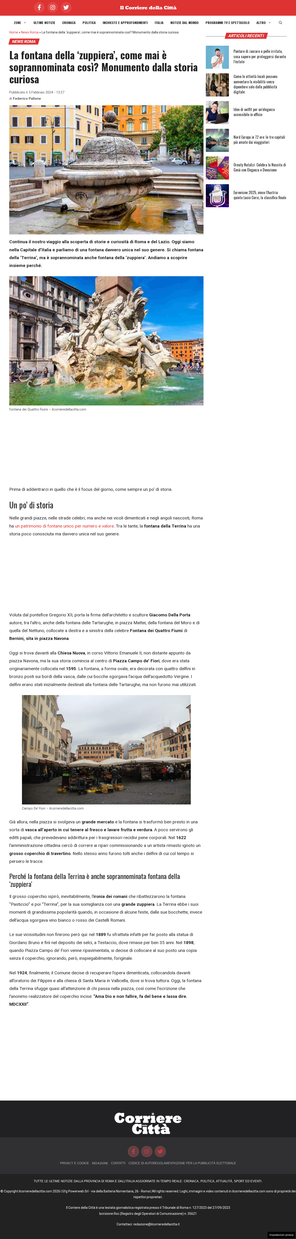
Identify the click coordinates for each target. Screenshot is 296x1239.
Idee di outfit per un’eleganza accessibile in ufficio (254, 112)
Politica (89, 22)
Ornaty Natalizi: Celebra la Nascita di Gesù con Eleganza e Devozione (260, 167)
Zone (17, 22)
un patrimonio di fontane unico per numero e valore (64, 526)
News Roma (30, 32)
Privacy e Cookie (74, 1163)
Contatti (118, 1163)
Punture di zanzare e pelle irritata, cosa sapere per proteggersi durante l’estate (260, 56)
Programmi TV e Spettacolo (228, 22)
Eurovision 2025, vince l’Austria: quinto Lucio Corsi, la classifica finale (260, 195)
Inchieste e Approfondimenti (125, 22)
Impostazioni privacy (281, 1234)
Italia (159, 22)
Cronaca (69, 22)
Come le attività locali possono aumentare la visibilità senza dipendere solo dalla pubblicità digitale (255, 84)
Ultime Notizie (44, 22)
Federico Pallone (27, 98)
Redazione (100, 1163)
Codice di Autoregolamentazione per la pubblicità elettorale (182, 1163)
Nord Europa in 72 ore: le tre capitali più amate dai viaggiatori (259, 139)
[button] (280, 22)
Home (13, 32)
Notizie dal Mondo (184, 22)
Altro (261, 22)
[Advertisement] (106, 451)
